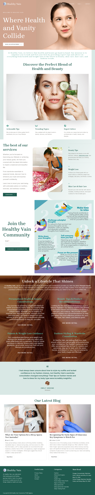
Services (71, 3)
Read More (9, 457)
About (64, 3)
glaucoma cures (83, 155)
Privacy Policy (39, 473)
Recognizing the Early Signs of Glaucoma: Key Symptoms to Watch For (68, 436)
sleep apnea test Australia (61, 486)
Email (7, 241)
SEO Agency (29, 493)
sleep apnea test (58, 484)
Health (56, 477)
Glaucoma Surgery (59, 475)
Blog (79, 3)
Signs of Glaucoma (59, 483)
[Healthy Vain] (12, 3)
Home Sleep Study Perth (61, 481)
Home (57, 3)
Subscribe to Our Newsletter (17, 249)
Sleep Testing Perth (59, 488)
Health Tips (57, 479)
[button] (81, 4)
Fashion (56, 473)
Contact (87, 3)
